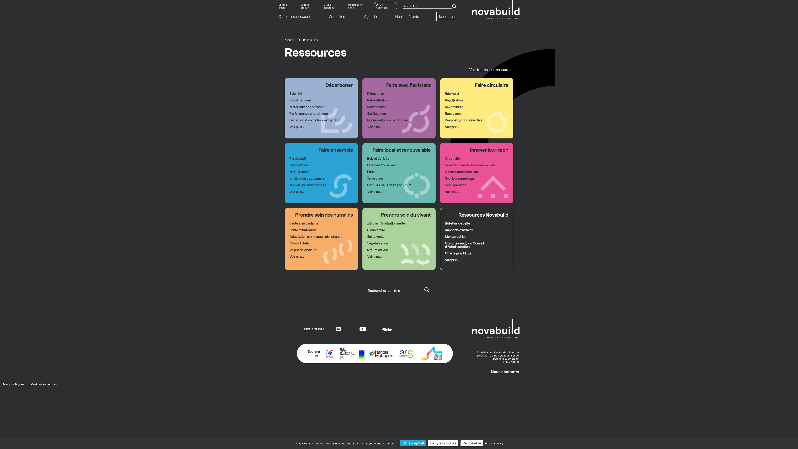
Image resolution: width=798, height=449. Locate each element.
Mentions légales (13, 384)
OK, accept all (413, 443)
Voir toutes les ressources (491, 70)
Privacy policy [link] (494, 443)
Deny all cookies (443, 443)
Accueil (289, 40)
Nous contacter (505, 372)
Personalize (472, 443)
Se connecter (382, 6)
